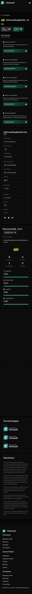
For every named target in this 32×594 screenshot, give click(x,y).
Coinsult (10, 3)
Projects (5, 545)
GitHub (5, 564)
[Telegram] (8, 217)
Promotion (6, 548)
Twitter (5, 562)
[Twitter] (12, 217)
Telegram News (8, 559)
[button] (29, 2)
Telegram (6, 556)
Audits (5, 567)
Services (6, 542)
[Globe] (4, 217)
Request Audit (8, 539)
